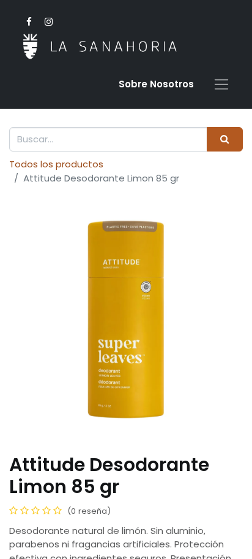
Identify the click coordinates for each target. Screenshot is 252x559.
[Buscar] (225, 139)
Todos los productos (56, 164)
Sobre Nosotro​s (156, 84)
